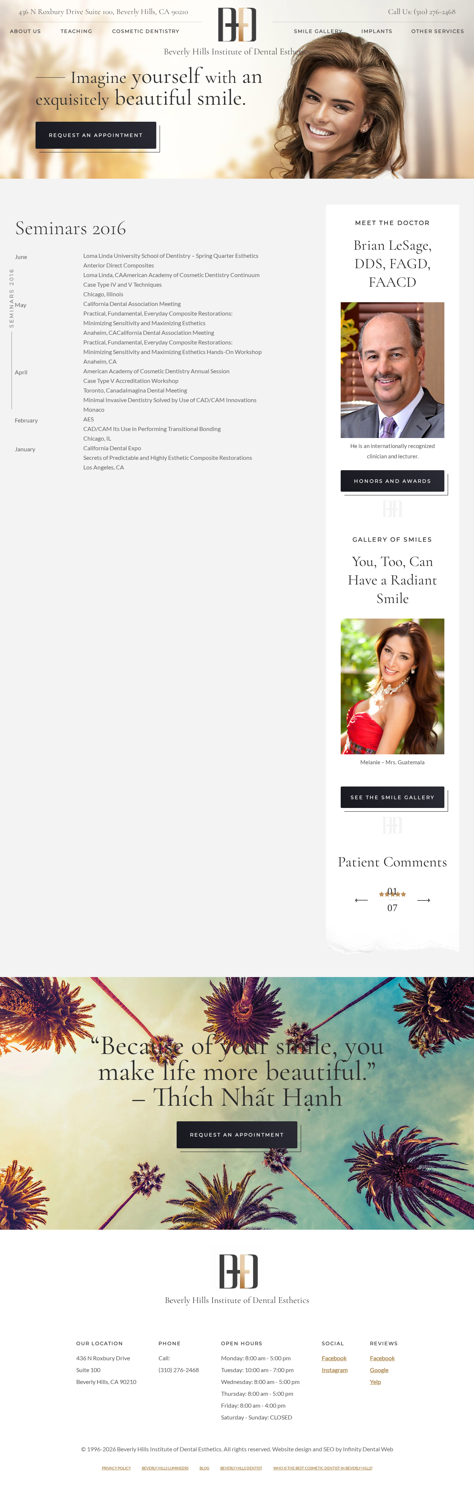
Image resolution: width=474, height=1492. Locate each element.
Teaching (77, 31)
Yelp (375, 1381)
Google (379, 1369)
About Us (25, 31)
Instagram (335, 1369)
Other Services (437, 31)
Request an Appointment (96, 135)
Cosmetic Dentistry (146, 31)
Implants (377, 31)
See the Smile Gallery (393, 797)
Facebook (334, 1357)
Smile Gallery (318, 31)
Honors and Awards (392, 481)
